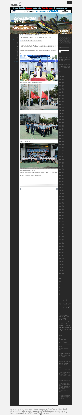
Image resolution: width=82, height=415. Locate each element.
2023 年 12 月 (61, 122)
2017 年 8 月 (61, 227)
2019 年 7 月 (61, 193)
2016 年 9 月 (61, 243)
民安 (17, 56)
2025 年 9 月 (61, 91)
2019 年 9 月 (61, 190)
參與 (17, 49)
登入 (59, 338)
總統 (60, 327)
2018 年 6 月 (61, 212)
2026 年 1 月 (61, 86)
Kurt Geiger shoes (49, 408)
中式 (17, 47)
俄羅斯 (63, 318)
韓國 (59, 293)
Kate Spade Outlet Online (31, 412)
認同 (17, 57)
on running (16, 410)
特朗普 (63, 325)
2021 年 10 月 (61, 153)
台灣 (60, 320)
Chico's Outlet (29, 413)
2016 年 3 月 (61, 252)
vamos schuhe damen (46, 411)
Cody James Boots (44, 412)
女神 (67, 319)
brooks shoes (12, 409)
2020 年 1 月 (61, 184)
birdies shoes (60, 409)
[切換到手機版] (41, 414)
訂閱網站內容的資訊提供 (62, 339)
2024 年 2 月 (61, 119)
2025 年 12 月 (61, 88)
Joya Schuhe (31, 409)
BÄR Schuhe (23, 411)
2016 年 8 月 (61, 245)
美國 (63, 327)
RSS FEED (69, 45)
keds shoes (65, 409)
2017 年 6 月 (61, 230)
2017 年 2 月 (61, 236)
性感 (63, 321)
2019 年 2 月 (61, 200)
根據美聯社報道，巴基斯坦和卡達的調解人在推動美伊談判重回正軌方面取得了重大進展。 (64, 387)
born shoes (39, 410)
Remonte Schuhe (35, 413)
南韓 (67, 318)
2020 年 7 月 (61, 175)
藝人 (63, 329)
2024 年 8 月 (61, 110)
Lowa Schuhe (40, 413)
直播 (65, 325)
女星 (65, 319)
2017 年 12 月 (61, 221)
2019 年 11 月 (61, 187)
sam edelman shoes (29, 410)
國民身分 (17, 50)
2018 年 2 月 (61, 218)
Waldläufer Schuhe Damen (61, 408)
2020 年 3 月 (61, 181)
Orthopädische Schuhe (42, 409)
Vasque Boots (66, 412)
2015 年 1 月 (61, 273)
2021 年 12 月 (61, 150)
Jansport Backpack (18, 413)
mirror (67, 315)
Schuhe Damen (36, 408)
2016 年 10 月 (61, 242)
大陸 (59, 290)
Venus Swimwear (50, 412)
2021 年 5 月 (61, 160)
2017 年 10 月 (61, 224)
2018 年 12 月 (61, 203)
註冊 (59, 336)
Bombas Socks (12, 412)
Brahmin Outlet (24, 413)
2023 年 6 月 (61, 129)
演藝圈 (60, 325)
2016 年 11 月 (61, 240)
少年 (17, 51)
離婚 (68, 329)
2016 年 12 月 (61, 239)
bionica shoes (12, 411)
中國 (68, 316)
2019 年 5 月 (61, 196)
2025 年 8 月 (61, 92)
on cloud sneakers (57, 411)
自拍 (70, 327)
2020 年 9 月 (61, 172)
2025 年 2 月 (61, 101)
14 (68, 304)
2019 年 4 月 (61, 197)
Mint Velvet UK (61, 412)
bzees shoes (35, 410)
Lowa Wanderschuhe (43, 408)
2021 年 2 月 (61, 165)
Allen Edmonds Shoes (22, 410)
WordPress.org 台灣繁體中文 (63, 342)
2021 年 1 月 (61, 166)
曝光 (62, 323)
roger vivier (62, 316)
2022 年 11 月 (61, 138)
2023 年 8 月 (61, 126)
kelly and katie (25, 412)
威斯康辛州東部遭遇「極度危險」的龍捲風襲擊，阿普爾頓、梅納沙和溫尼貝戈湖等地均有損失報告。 (64, 370)
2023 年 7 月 (61, 128)
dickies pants (52, 411)
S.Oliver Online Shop (64, 411)
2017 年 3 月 (61, 234)
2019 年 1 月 (61, 202)
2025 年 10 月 (61, 89)
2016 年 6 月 (61, 248)
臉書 (68, 327)
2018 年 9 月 (61, 208)
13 (66, 304)
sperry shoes (26, 409)
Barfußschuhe (12, 413)
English (60, 278)
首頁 (69, 2)
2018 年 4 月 (61, 215)
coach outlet (21, 409)
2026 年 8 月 (61, 76)
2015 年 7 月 (61, 264)
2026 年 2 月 (61, 85)
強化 (17, 52)
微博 (60, 321)
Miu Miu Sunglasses (49, 409)
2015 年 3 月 (61, 270)
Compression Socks (18, 412)
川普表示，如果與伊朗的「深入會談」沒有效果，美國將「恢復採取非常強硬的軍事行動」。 (64, 384)
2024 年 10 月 (61, 107)
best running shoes (50, 410)
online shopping (61, 281)
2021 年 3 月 (61, 163)
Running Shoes (68, 408)
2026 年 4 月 (61, 82)
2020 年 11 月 (61, 169)
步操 (17, 55)
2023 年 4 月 (61, 132)
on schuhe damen (18, 411)
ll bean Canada (56, 412)
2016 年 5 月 (61, 249)
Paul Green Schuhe (46, 413)
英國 (60, 329)
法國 (66, 323)
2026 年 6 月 (61, 79)
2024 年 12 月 (61, 104)
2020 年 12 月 (61, 168)
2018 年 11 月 (61, 205)
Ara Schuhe (17, 409)
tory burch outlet (39, 411)
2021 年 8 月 (61, 156)
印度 (68, 318)
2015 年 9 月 (61, 261)
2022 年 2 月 (61, 147)
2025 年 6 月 (61, 95)
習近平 (66, 327)
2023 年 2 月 (61, 135)
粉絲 (67, 325)
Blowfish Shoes (38, 412)
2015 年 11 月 (61, 258)
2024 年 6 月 (61, 113)
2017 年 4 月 (61, 233)
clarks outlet (12, 410)
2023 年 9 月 (61, 125)
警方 (66, 329)
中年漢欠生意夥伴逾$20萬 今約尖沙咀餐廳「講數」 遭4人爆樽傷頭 (48, 189)
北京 (65, 318)
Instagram (64, 315)
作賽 (17, 48)
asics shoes (36, 409)
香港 (22, 34)
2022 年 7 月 (61, 141)
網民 (69, 325)
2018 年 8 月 (61, 209)
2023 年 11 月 (61, 123)
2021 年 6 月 (61, 159)
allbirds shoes (56, 410)
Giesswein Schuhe (28, 411)
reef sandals (66, 410)
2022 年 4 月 (61, 144)
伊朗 (59, 284)
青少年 (17, 58)
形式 (17, 53)
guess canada (62, 410)
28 (68, 307)
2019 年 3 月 (61, 199)
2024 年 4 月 (61, 116)
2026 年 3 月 (61, 83)
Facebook (61, 315)
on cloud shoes (55, 409)
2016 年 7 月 (61, 246)
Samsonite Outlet (44, 410)
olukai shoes (55, 408)
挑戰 (17, 54)
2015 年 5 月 (61, 267)
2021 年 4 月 (61, 162)
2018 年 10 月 (61, 206)
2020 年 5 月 (61, 178)
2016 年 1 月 (61, 255)
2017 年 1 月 (61, 237)
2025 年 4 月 (61, 98)
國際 (59, 287)
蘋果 (64, 329)
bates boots (34, 411)
